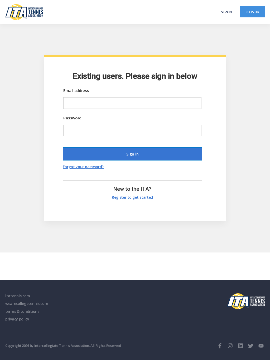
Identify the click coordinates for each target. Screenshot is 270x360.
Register (252, 12)
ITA (246, 301)
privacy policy (17, 319)
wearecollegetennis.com (26, 303)
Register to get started (132, 197)
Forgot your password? (83, 166)
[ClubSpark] (70, 12)
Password (72, 117)
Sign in (226, 12)
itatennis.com (17, 295)
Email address (76, 90)
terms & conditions (22, 311)
